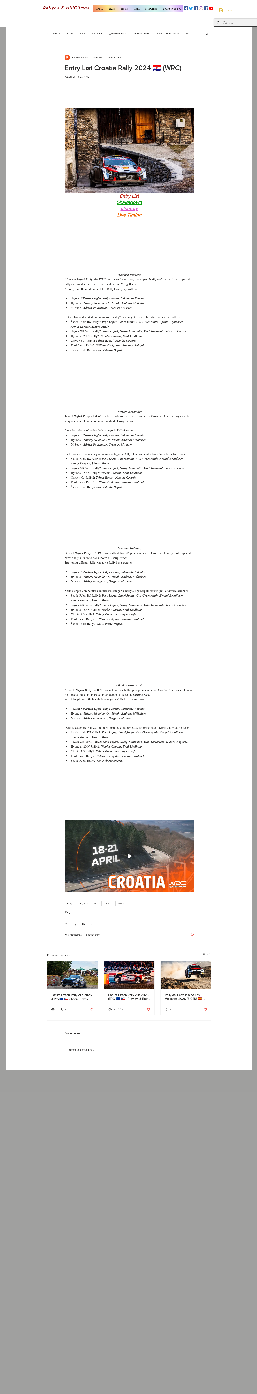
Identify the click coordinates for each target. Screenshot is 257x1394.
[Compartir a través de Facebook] (66, 924)
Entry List (83, 903)
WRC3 (121, 903)
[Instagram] (201, 8)
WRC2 (108, 903)
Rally (82, 33)
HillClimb (97, 33)
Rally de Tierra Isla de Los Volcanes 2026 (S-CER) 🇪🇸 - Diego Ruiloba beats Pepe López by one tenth (184, 996)
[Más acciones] (192, 57)
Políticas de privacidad (167, 33)
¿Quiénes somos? (117, 33)
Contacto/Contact (141, 33)
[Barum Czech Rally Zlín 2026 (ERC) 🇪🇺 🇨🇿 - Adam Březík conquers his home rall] (72, 975)
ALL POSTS (53, 33)
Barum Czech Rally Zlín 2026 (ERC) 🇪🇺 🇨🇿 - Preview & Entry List (128, 996)
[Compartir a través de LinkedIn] (83, 924)
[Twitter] (191, 8)
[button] (112, 8)
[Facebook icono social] (186, 8)
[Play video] (129, 856)
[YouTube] (211, 8)
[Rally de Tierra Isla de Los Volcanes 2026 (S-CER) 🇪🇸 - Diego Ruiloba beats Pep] (186, 975)
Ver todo (207, 954)
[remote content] (129, 95)
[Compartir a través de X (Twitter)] (74, 924)
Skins (70, 33)
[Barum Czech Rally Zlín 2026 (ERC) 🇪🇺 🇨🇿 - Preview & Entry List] (129, 975)
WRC (96, 903)
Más (188, 33)
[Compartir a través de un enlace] (92, 924)
